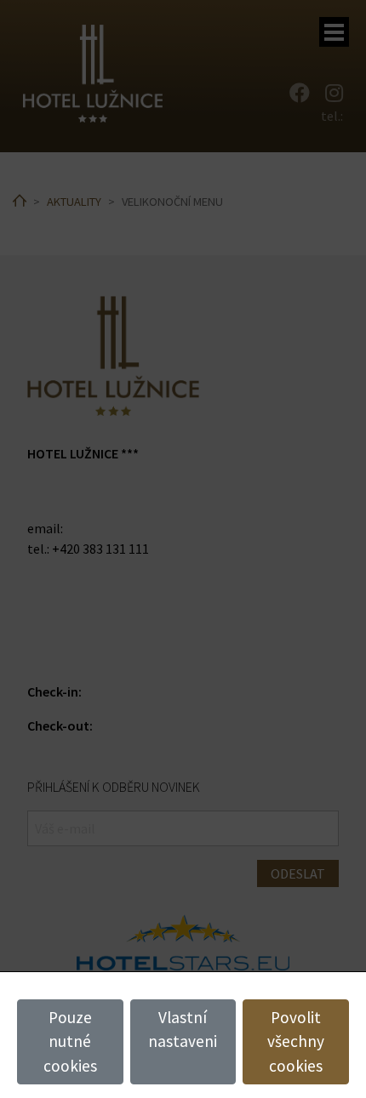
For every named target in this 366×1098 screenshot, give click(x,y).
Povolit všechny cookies (295, 1042)
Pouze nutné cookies (70, 1042)
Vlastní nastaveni (182, 1029)
